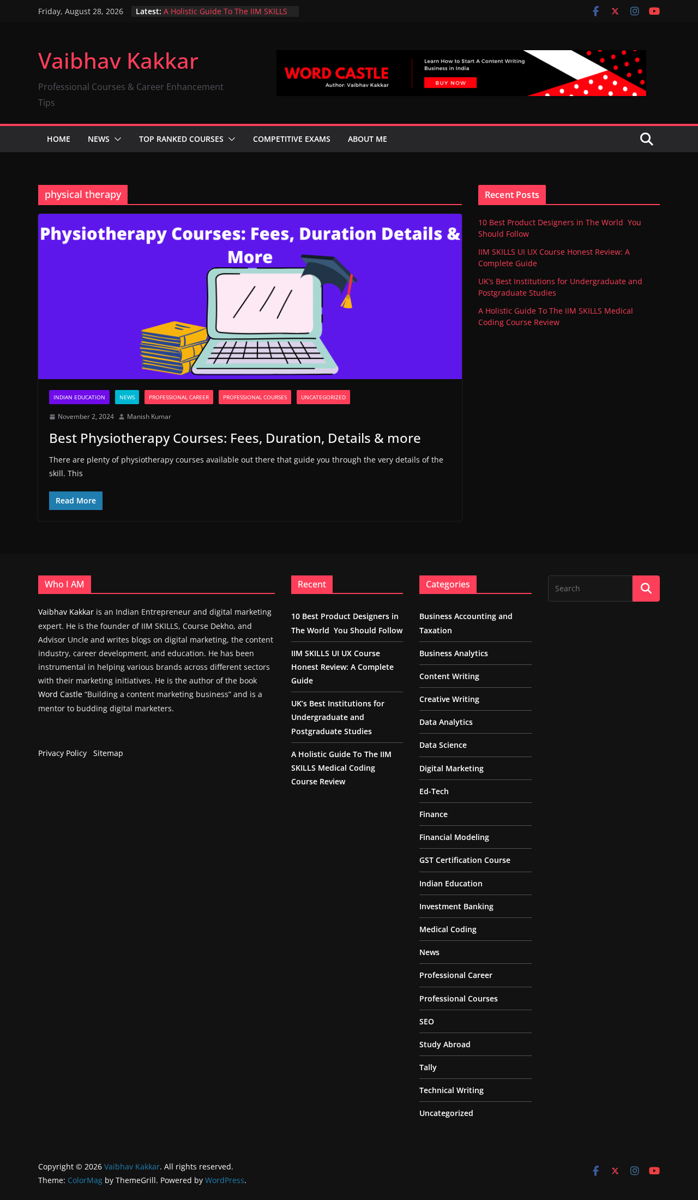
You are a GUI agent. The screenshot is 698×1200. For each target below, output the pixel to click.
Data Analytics (446, 722)
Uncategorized (323, 397)
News (99, 139)
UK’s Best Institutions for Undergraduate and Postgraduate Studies (337, 717)
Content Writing (449, 676)
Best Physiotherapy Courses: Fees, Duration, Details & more (235, 438)
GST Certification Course (464, 860)
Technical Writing (451, 1090)
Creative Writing (449, 699)
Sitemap (108, 753)
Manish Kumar (149, 416)
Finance (433, 814)
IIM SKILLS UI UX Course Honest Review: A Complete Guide (342, 667)
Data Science (443, 745)
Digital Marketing (451, 768)
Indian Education (79, 397)
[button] (116, 139)
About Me (367, 139)
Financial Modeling (454, 837)
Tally (428, 1067)
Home (58, 139)
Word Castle (60, 694)
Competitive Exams (291, 139)
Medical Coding (448, 929)
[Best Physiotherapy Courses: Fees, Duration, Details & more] (250, 296)
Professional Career (179, 397)
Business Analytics (453, 653)
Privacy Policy (62, 753)
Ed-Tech (434, 791)
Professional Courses (255, 397)
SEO (426, 1021)
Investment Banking (456, 906)
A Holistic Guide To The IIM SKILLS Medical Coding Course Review (225, 16)
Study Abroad (445, 1044)
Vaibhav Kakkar (118, 60)
